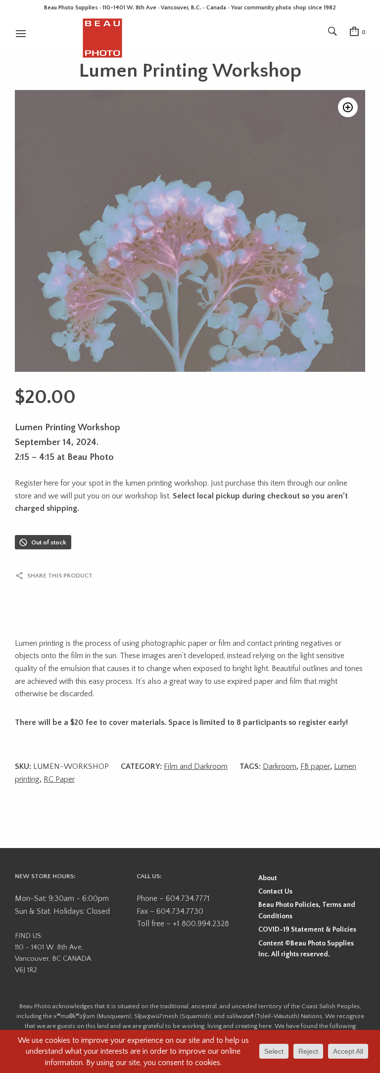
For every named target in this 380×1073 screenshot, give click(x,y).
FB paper (315, 766)
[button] (348, 107)
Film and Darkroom (196, 766)
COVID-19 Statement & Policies (307, 930)
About (267, 878)
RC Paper (59, 779)
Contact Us (275, 891)
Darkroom (279, 766)
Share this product (60, 575)
